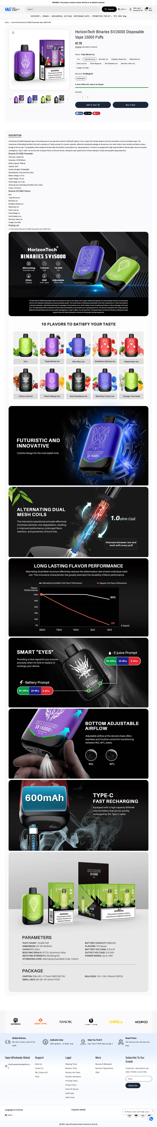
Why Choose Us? (41, 1072)
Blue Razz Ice (103, 59)
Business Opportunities (104, 1068)
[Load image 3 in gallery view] (46, 99)
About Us (38, 1064)
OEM (97, 1072)
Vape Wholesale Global (17, 1057)
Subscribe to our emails (135, 1059)
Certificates (69, 1093)
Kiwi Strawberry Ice (111, 63)
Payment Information (73, 1076)
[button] (148, 9)
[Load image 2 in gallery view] (32, 99)
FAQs (37, 1076)
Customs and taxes (72, 1072)
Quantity (78, 92)
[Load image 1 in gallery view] (19, 99)
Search (111, 9)
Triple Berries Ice (89, 59)
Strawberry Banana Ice (118, 59)
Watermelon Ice (135, 59)
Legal (68, 1057)
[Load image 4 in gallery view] (59, 99)
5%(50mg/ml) (81, 78)
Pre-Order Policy (71, 1080)
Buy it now (130, 105)
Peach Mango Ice (95, 63)
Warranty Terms (71, 1068)
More (98, 1057)
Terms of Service (71, 1089)
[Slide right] (67, 99)
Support (39, 1057)
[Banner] (16, 1022)
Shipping (78, 47)
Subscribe (133, 1085)
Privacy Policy (70, 1085)
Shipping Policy (71, 1064)
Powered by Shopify (90, 1124)
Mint (79, 59)
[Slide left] (11, 99)
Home (7, 22)
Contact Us (39, 1068)
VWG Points (70, 1097)
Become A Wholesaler (103, 1064)
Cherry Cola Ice (82, 63)
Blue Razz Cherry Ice (128, 63)
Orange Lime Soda (83, 68)
